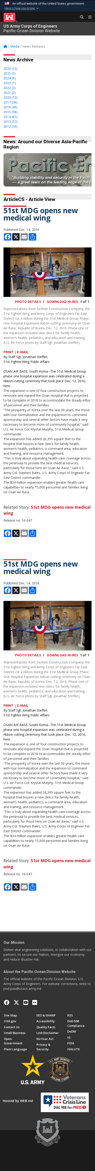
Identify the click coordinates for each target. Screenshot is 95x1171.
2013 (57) (10, 121)
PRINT (8, 352)
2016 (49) (10, 107)
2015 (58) (10, 112)
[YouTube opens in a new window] (25, 1002)
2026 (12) (10, 68)
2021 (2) (9, 92)
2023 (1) (9, 83)
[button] (22, 8)
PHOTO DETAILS (28, 301)
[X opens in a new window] (16, 1002)
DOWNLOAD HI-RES (62, 301)
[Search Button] (80, 17)
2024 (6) (9, 78)
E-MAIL (22, 352)
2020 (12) (10, 97)
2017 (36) (10, 102)
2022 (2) (9, 88)
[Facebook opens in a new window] (6, 1002)
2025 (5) (9, 73)
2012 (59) (10, 126)
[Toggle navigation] (88, 17)
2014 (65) (10, 117)
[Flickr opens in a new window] (34, 1002)
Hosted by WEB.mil (18, 1101)
